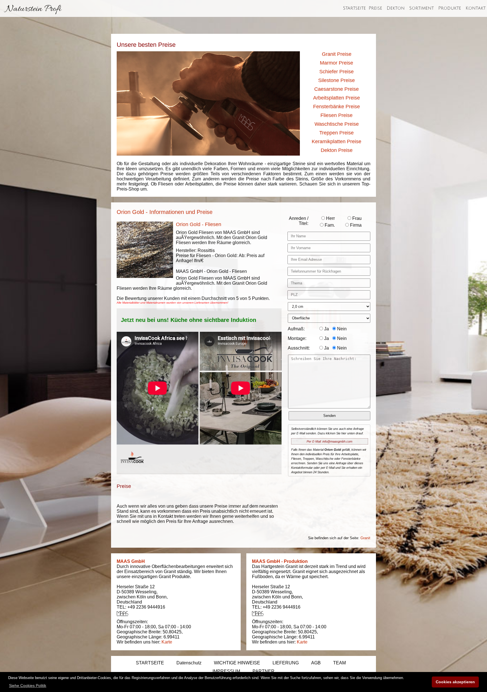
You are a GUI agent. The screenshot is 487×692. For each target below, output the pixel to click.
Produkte (449, 8)
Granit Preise (336, 54)
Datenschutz (189, 662)
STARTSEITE (150, 662)
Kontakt (476, 8)
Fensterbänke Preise (336, 106)
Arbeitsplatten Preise (336, 98)
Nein (341, 328)
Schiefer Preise (336, 71)
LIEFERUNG (286, 662)
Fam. (329, 225)
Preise (375, 8)
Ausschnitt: (299, 348)
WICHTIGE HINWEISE (237, 662)
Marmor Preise (336, 63)
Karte (166, 642)
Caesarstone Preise (336, 89)
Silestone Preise (336, 80)
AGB (316, 662)
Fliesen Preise (336, 115)
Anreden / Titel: (298, 221)
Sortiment (421, 8)
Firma (355, 225)
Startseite (354, 8)
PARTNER (264, 671)
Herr (330, 218)
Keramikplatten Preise (336, 141)
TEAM (339, 662)
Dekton (396, 8)
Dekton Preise (337, 150)
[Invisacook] (132, 468)
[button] (27, 685)
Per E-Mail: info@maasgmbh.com (329, 441)
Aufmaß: (296, 328)
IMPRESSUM (226, 671)
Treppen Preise (336, 133)
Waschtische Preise (337, 124)
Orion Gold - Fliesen (198, 224)
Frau (356, 218)
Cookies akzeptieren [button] (455, 682)
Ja (326, 328)
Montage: (297, 338)
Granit (365, 538)
